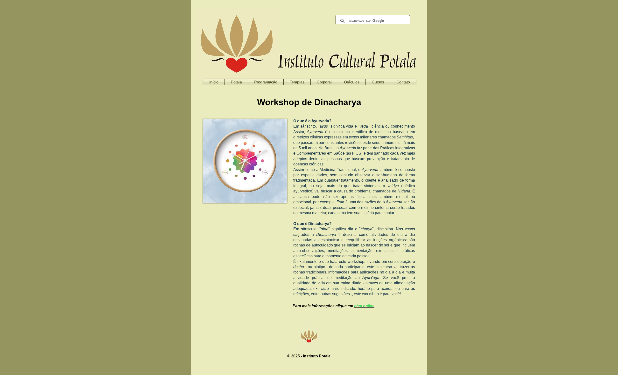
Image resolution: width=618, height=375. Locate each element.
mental (402, 197)
